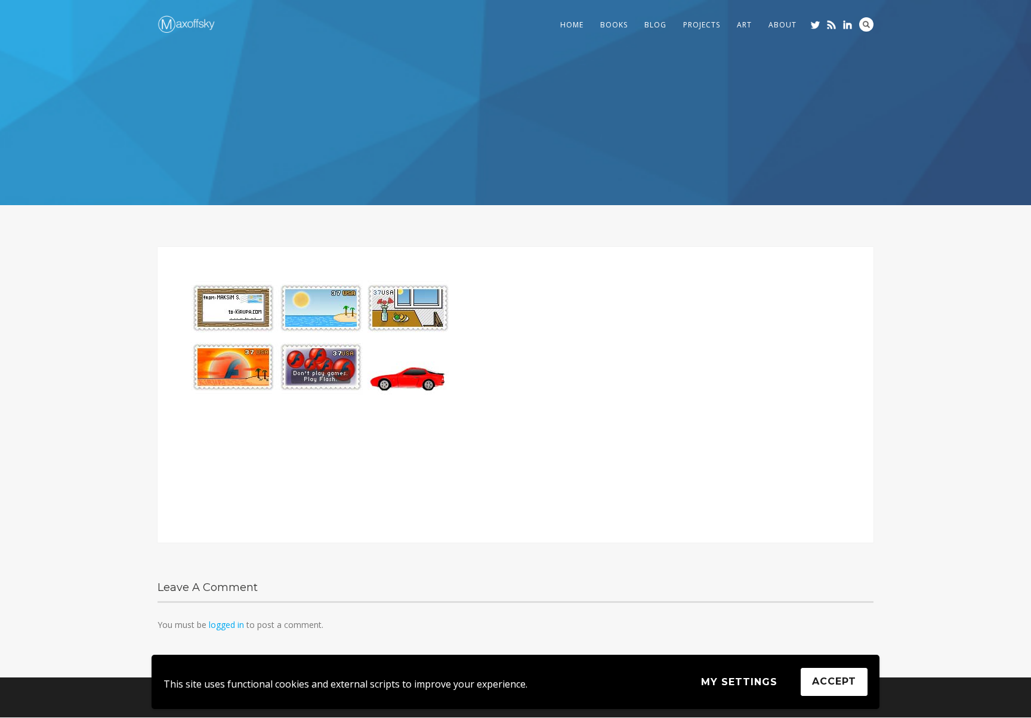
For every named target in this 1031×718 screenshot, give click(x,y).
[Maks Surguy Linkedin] (847, 24)
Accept (834, 681)
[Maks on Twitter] (815, 24)
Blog (655, 25)
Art (744, 25)
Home (572, 25)
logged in (226, 624)
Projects (701, 25)
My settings (739, 682)
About (782, 25)
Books (614, 25)
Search (866, 24)
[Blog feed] (831, 24)
